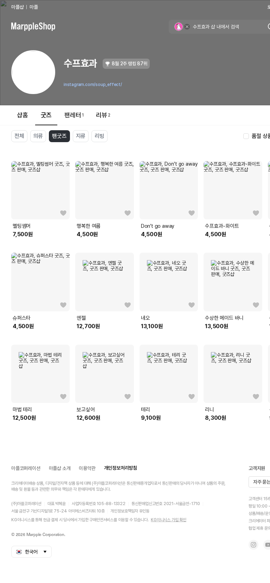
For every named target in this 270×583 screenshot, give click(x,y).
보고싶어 (86, 409)
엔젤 (81, 318)
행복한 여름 (89, 226)
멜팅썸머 (22, 226)
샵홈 (22, 115)
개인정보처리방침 (120, 468)
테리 (145, 409)
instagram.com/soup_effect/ (93, 84)
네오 (145, 318)
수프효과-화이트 (222, 226)
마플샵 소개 (60, 468)
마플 (34, 7)
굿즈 (46, 115)
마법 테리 (22, 409)
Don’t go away (157, 226)
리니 (209, 409)
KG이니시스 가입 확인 (168, 519)
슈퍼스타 (22, 318)
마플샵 (17, 7)
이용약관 (87, 468)
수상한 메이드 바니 (224, 318)
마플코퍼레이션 (25, 468)
